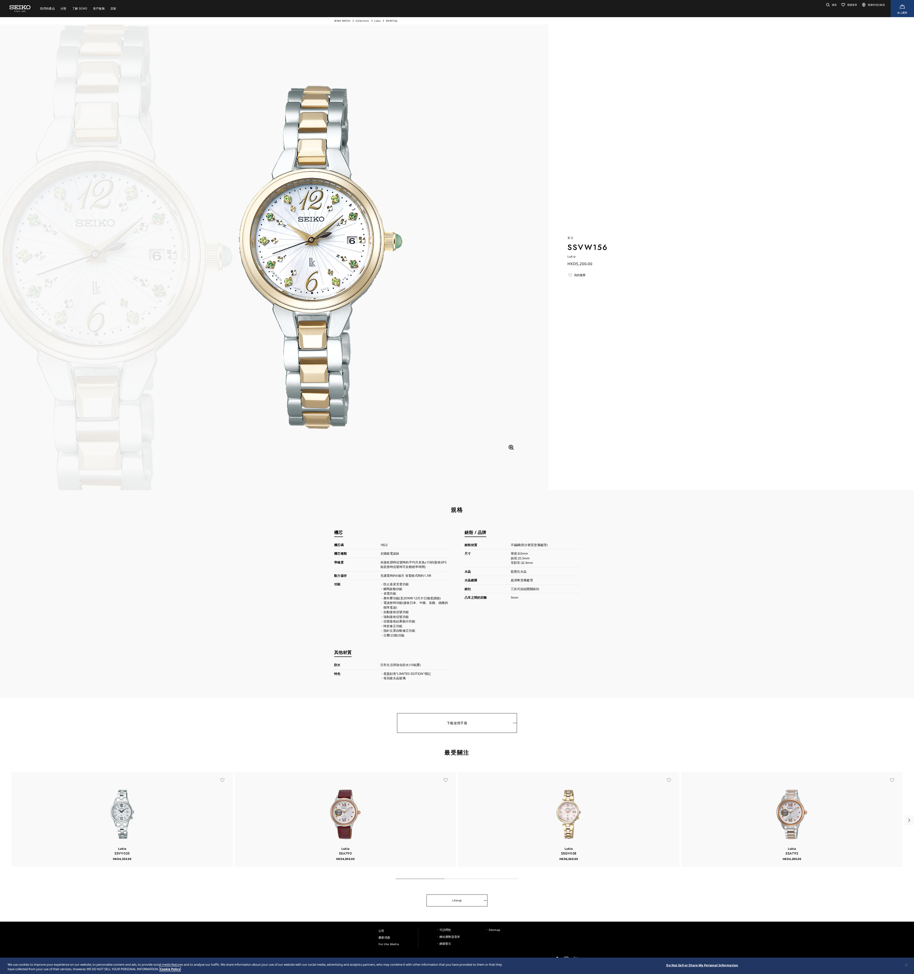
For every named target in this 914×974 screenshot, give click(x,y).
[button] (831, 5)
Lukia (377, 20)
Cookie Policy (170, 969)
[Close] (906, 965)
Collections (362, 20)
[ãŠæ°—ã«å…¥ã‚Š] (222, 780)
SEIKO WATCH (342, 20)
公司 (381, 931)
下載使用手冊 (457, 723)
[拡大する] (511, 447)
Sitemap (494, 930)
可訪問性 (445, 930)
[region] (457, 966)
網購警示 (445, 944)
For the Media (388, 944)
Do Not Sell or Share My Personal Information (702, 965)
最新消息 (384, 937)
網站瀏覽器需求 (449, 937)
